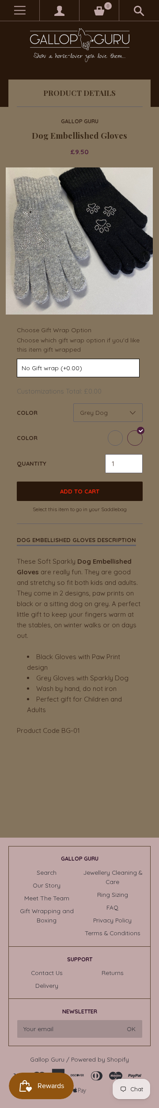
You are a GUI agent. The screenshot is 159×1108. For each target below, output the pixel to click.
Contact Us (47, 972)
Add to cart (79, 491)
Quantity (31, 463)
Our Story (47, 885)
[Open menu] (19, 10)
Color (27, 412)
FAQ (112, 907)
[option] (79, 241)
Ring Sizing (112, 894)
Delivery (46, 985)
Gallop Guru (79, 121)
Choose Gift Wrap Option (54, 330)
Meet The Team (46, 898)
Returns (113, 972)
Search (47, 872)
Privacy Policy (112, 920)
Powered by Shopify (100, 1059)
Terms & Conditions (112, 933)
